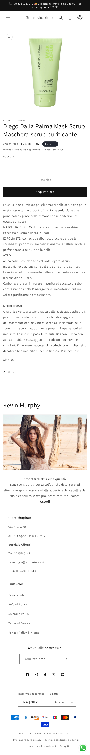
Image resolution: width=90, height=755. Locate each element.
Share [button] (11, 372)
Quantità (8, 156)
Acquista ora (45, 192)
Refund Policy (17, 604)
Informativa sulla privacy (27, 739)
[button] (8, 17)
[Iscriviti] (66, 659)
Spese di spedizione (30, 149)
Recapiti (64, 746)
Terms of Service (19, 623)
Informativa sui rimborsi (60, 733)
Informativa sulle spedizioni (40, 746)
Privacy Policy (17, 595)
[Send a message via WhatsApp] (83, 748)
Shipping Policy (18, 614)
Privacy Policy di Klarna (24, 632)
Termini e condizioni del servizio (63, 739)
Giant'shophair (33, 733)
